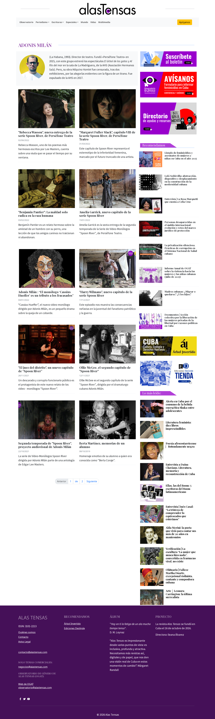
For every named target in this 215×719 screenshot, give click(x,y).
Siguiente (92, 481)
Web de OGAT (25, 684)
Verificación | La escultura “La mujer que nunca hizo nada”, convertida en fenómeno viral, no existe (181, 555)
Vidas (93, 22)
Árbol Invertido (72, 623)
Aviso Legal (24, 641)
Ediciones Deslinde (74, 628)
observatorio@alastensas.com (35, 687)
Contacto (23, 637)
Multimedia (104, 22)
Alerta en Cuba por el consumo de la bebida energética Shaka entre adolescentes (180, 406)
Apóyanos (184, 22)
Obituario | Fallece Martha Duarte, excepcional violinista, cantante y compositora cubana (180, 576)
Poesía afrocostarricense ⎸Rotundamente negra (181, 445)
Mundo (84, 22)
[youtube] (28, 698)
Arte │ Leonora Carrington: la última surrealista (179, 594)
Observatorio (26, 22)
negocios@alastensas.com (33, 666)
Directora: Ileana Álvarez (169, 634)
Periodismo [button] (42, 22)
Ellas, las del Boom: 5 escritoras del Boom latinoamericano (178, 489)
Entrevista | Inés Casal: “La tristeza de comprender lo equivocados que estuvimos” (179, 513)
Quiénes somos (27, 632)
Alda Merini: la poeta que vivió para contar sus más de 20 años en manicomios (181, 532)
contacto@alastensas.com (32, 652)
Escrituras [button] (57, 22)
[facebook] (20, 698)
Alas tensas (32, 617)
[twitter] (24, 698)
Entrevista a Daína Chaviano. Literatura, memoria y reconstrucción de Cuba (180, 469)
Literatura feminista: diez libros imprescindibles (178, 425)
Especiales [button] (71, 22)
